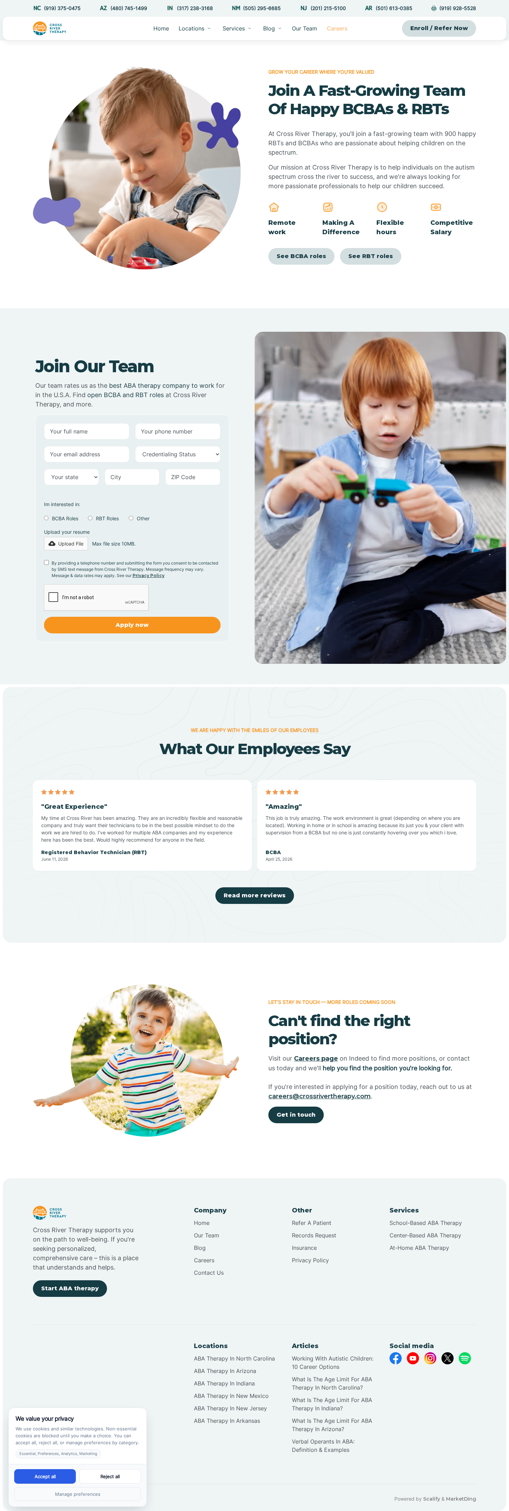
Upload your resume (67, 532)
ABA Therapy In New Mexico (231, 1395)
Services (234, 28)
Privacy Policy (148, 575)
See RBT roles (370, 256)
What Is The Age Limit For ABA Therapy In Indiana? (332, 1404)
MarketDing (461, 1499)
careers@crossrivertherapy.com (319, 1096)
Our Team (304, 28)
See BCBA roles (301, 256)
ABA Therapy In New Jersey (230, 1408)
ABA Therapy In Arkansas (227, 1420)
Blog (200, 1247)
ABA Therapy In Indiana (224, 1383)
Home (161, 28)
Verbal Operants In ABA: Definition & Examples (323, 1445)
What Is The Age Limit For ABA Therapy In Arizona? (332, 1424)
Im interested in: (62, 504)
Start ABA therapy (70, 1288)
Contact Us (209, 1272)
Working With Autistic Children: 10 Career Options (332, 1362)
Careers (337, 28)
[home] (49, 28)
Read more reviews (255, 895)
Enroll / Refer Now (439, 28)
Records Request (314, 1235)
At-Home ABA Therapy (419, 1247)
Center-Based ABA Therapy (425, 1235)
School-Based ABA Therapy (426, 1222)
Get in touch (296, 1114)
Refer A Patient (311, 1222)
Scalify (431, 1499)
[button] (195, 28)
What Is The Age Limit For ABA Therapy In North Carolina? (332, 1383)
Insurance (304, 1247)
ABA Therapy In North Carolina (234, 1358)
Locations (191, 28)
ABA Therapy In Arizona (225, 1370)
